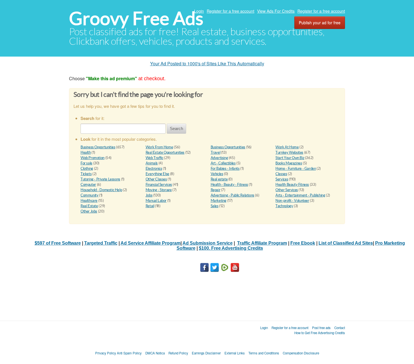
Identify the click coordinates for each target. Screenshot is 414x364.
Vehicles (217, 174)
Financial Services (159, 184)
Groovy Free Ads (136, 18)
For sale (86, 163)
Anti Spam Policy (129, 353)
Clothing (87, 168)
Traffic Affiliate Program (262, 243)
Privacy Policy (105, 353)
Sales (215, 206)
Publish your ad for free (319, 22)
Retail (150, 206)
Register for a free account (230, 11)
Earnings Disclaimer (206, 353)
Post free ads (321, 327)
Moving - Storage (159, 190)
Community (90, 195)
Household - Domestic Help (101, 190)
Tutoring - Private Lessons (100, 179)
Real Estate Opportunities (165, 152)
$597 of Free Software (58, 243)
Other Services (286, 190)
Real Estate (89, 206)
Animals (152, 163)
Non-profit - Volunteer (292, 200)
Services (281, 179)
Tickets (86, 174)
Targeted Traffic (100, 243)
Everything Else (157, 174)
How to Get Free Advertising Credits (319, 332)
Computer (88, 184)
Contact (339, 327)
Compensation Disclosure (301, 353)
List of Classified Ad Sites (346, 243)
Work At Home (287, 147)
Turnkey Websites (289, 152)
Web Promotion (92, 158)
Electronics (154, 168)
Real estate (219, 179)
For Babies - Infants (225, 168)
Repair (216, 190)
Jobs (149, 195)
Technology (284, 206)
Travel (216, 152)
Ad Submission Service (207, 243)
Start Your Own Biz (289, 158)
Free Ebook (302, 243)
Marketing (219, 200)
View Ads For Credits (276, 11)
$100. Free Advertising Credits (231, 248)
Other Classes (156, 179)
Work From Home (159, 147)
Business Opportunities (98, 147)
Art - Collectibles (223, 163)
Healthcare (89, 200)
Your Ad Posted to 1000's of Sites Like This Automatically (207, 63)
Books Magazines (288, 163)
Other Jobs (89, 211)
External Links (234, 353)
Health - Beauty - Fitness (229, 184)
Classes (281, 174)
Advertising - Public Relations (232, 195)
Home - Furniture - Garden (295, 168)
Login (199, 11)
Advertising (219, 158)
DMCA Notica (155, 353)
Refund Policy (178, 353)
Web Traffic (154, 158)
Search (176, 128)
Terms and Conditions (263, 353)
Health (86, 152)
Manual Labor (156, 200)
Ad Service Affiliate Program (151, 243)
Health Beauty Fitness (292, 184)
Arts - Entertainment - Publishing (300, 195)
